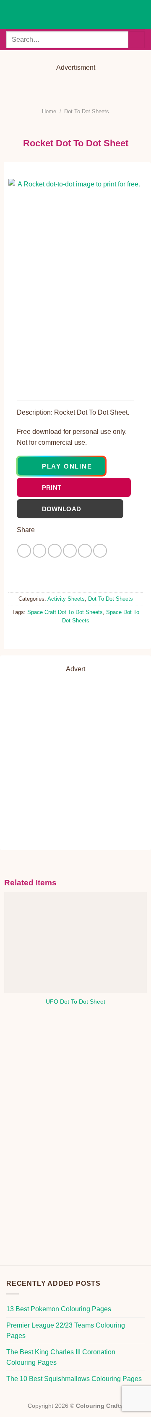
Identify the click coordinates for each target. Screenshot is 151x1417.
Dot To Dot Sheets (86, 111)
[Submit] (136, 39)
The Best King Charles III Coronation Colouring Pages (60, 1357)
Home (49, 111)
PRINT (79, 487)
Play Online (67, 466)
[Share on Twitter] (55, 551)
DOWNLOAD (76, 508)
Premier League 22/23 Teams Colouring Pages (65, 1331)
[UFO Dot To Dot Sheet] (75, 942)
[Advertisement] (82, 86)
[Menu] (11, 14)
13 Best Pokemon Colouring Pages (58, 1309)
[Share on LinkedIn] (100, 551)
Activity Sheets (66, 599)
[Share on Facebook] (40, 551)
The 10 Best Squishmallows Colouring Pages (74, 1378)
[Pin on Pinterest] (85, 551)
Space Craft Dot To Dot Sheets (65, 612)
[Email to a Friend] (70, 551)
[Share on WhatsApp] (24, 551)
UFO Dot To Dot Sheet (75, 1002)
